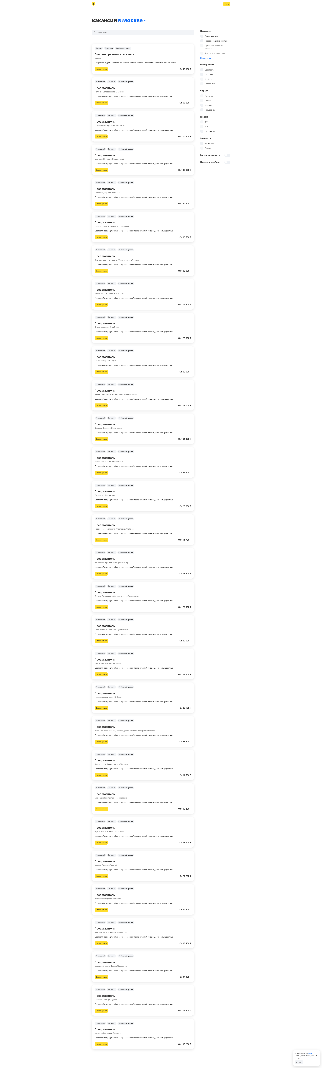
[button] (143, 59)
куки (310, 1053)
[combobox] (143, 32)
